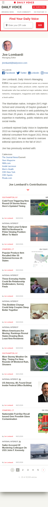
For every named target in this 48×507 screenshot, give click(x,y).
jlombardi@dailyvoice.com (14, 63)
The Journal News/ (10, 157)
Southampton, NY (10, 197)
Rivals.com (7, 178)
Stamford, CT (8, 249)
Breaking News (8, 12)
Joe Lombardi (8, 218)
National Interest (10, 223)
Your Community (24, 12)
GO (40, 25)
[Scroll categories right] (46, 12)
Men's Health (8, 169)
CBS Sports (7, 175)
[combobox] (18, 25)
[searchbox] (20, 25)
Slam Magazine (8, 160)
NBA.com (6, 163)
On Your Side (39, 12)
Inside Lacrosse (9, 166)
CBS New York (8, 172)
